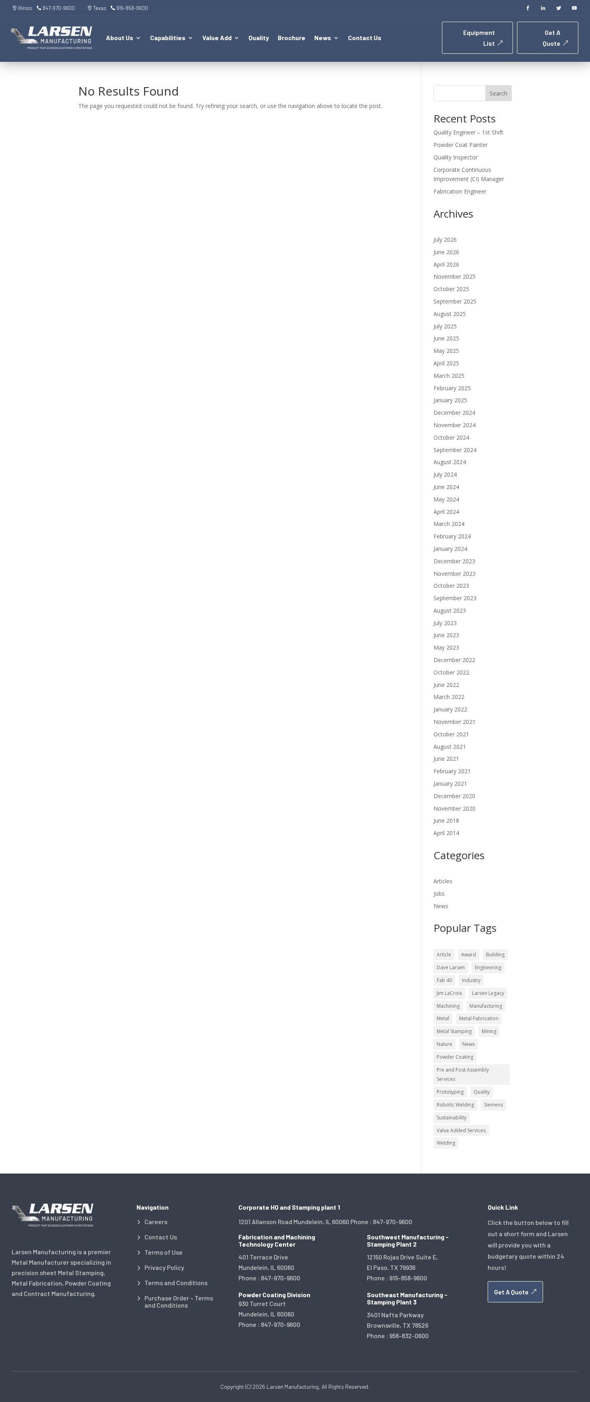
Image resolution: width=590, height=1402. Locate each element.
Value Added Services (461, 1130)
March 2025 (448, 375)
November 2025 (454, 276)
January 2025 (450, 400)
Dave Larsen (451, 967)
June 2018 (446, 820)
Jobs (439, 893)
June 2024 (446, 487)
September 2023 (454, 598)
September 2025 (454, 301)
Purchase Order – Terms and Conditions (178, 1301)
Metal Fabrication (478, 1018)
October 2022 (451, 672)
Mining (489, 1031)
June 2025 (446, 338)
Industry (471, 980)
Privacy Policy (164, 1267)
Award (468, 954)
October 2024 (451, 437)
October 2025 (451, 289)
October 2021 (451, 734)
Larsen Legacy (488, 993)
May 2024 (446, 499)
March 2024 (448, 524)
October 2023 (451, 585)
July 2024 (445, 474)
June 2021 (446, 758)
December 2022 (454, 660)
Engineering (488, 967)
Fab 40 (444, 980)
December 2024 (454, 412)
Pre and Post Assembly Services (463, 1074)
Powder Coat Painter (460, 145)
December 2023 (454, 561)
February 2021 (452, 771)
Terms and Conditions (176, 1282)
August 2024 (449, 462)
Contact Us (364, 38)
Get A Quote (551, 38)
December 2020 (454, 796)
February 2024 (452, 536)
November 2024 (454, 425)
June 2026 (446, 252)
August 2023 (449, 610)
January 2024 (450, 548)
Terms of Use (163, 1252)
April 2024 (446, 512)
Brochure (291, 38)
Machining (448, 1006)
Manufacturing (486, 1006)
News (440, 906)
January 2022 (450, 709)
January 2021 (450, 783)
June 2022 (446, 685)
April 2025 (446, 363)
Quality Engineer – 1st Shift (468, 132)
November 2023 (454, 573)
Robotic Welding (455, 1104)
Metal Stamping (454, 1031)
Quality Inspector (455, 157)
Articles (442, 881)
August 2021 (449, 746)
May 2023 (446, 647)
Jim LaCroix (449, 993)
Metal (443, 1018)
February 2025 (452, 388)
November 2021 (454, 721)
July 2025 (445, 326)
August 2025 (449, 314)
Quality (258, 38)
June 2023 (446, 635)
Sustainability (451, 1117)
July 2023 (445, 623)
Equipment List (479, 38)
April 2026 (446, 264)
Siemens (493, 1104)
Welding (446, 1142)
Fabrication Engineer (459, 191)
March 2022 (448, 697)
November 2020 (454, 808)
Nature (444, 1044)
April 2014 (446, 833)
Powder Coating (455, 1057)
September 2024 (454, 450)
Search (498, 93)
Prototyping (450, 1091)
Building (495, 954)
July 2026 (445, 239)
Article (444, 954)
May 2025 (446, 351)
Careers (155, 1221)
